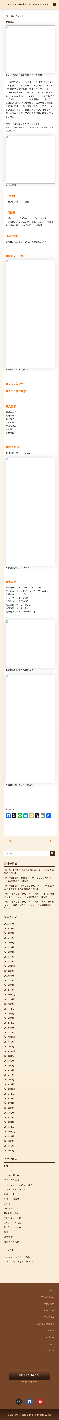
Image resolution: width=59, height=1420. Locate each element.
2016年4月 (9, 1079)
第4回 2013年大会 (12, 1213)
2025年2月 (9, 937)
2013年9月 (9, 1150)
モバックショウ (11, 1180)
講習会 (7, 1231)
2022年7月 (9, 999)
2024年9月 (9, 947)
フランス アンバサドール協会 (18, 1256)
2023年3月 (9, 985)
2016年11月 (9, 1051)
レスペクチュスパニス (14, 1189)
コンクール (9, 1170)
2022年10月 (9, 994)
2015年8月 (9, 1098)
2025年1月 (9, 942)
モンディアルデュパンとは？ (18, 1184)
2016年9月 (9, 1060)
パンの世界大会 (11, 1175)
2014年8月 (9, 1141)
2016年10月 (9, 1055)
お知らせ (8, 1165)
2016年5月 (9, 1074)
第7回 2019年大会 (12, 1227)
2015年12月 (9, 1089)
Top (52, 1290)
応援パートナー (11, 1194)
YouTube (49, 1317)
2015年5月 (9, 1112)
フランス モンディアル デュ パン (20, 1261)
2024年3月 (9, 956)
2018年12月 (9, 1022)
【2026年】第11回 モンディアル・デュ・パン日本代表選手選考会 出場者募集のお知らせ (29, 887)
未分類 (7, 1203)
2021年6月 (9, 1013)
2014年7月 (9, 1145)
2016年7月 (9, 1070)
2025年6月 (9, 933)
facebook (49, 1310)
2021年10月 (9, 1008)
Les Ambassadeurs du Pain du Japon (28, 4)
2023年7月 (9, 975)
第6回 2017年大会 (12, 1222)
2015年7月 (9, 1103)
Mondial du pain (45, 1323)
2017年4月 (9, 1046)
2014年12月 (9, 1126)
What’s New (47, 1297)
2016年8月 (9, 1065)
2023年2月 (9, 989)
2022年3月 (9, 1003)
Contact (50, 1350)
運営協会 (8, 1236)
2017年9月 (9, 1041)
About (50, 1330)
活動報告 (10, 21)
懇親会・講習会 (11, 1198)
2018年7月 (9, 1027)
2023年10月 (9, 966)
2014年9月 (9, 1136)
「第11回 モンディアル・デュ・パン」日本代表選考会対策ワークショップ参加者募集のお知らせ (29, 895)
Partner (50, 1344)
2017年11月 (9, 1037)
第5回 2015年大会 (12, 1217)
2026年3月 (9, 928)
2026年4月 (9, 923)
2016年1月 (9, 1084)
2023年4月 (9, 980)
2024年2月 (9, 961)
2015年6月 (9, 1107)
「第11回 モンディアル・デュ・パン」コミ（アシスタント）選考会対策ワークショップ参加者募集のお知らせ (29, 905)
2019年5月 (9, 1018)
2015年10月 (9, 1093)
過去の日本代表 (11, 1241)
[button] (55, 4)
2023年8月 (9, 970)
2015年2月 (9, 1117)
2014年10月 (9, 1131)
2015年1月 (9, 1122)
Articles (50, 1337)
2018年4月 (9, 1032)
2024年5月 (9, 952)
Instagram (48, 1303)
